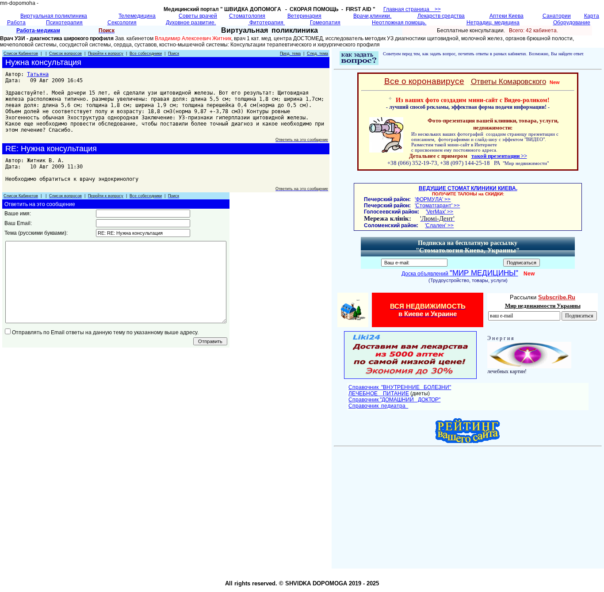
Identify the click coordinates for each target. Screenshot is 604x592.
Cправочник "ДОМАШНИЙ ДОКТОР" (394, 400)
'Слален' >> (439, 225)
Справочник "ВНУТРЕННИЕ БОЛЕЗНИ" (399, 387)
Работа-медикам (38, 30)
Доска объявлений (459, 274)
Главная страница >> (412, 9)
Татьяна (38, 74)
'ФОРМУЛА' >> (433, 199)
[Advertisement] (470, 504)
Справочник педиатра (378, 406)
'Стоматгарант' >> (437, 205)
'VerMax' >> (439, 212)
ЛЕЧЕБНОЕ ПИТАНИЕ (378, 393)
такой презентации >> (499, 156)
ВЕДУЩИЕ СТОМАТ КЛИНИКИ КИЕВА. (468, 188)
